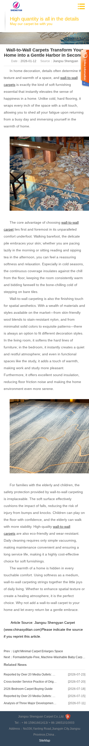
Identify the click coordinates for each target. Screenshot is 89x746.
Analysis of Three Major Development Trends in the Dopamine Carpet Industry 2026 (30, 703)
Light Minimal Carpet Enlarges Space (38, 651)
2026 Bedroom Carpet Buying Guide (28, 689)
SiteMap (44, 740)
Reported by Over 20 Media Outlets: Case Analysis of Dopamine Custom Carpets (30, 674)
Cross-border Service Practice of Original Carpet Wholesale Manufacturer (30, 681)
